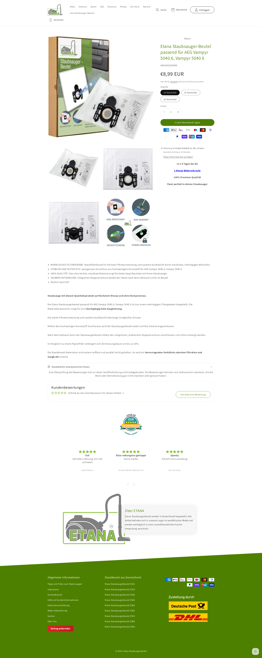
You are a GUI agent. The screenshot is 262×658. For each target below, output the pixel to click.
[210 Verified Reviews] (131, 436)
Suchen (51, 616)
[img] (87, 452)
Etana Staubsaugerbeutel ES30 (120, 594)
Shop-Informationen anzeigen (178, 156)
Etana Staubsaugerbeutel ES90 (120, 626)
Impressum (53, 589)
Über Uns (52, 621)
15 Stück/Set (190, 92)
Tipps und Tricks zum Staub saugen (65, 584)
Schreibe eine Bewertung (193, 394)
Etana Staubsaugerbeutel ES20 (120, 589)
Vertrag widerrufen (60, 628)
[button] (56, 20)
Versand (173, 81)
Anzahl (163, 106)
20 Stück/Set (170, 99)
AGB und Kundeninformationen (63, 600)
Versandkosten (55, 594)
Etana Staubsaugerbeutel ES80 (120, 621)
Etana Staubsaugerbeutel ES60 (120, 610)
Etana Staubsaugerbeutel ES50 (120, 605)
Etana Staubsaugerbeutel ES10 (120, 584)
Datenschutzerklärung (59, 605)
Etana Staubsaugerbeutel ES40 (120, 600)
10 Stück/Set (170, 92)
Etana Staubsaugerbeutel (135, 651)
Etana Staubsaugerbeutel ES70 (120, 616)
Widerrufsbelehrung (57, 610)
